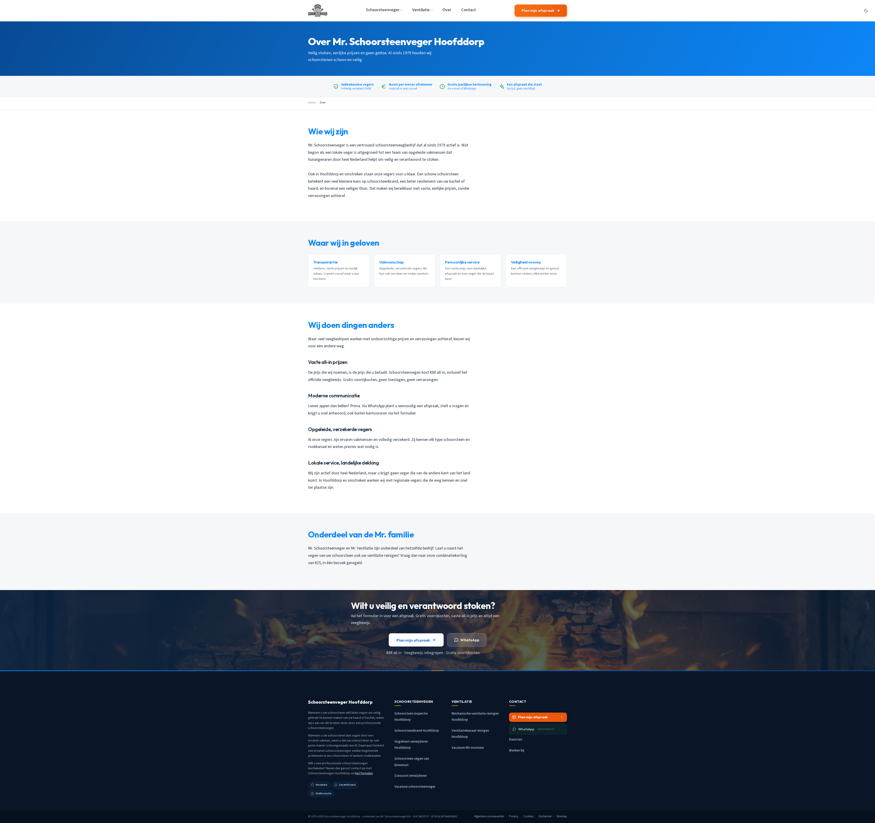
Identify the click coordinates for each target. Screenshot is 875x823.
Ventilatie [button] (421, 10)
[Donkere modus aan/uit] (865, 10)
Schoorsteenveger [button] (382, 10)
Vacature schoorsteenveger (414, 786)
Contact (468, 10)
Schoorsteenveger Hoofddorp (342, 816)
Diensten (515, 739)
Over (447, 10)
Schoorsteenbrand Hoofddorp (416, 730)
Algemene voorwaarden (489, 816)
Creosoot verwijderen (410, 775)
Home (312, 103)
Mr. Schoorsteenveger (394, 816)
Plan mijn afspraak (538, 10)
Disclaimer (545, 816)
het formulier (364, 773)
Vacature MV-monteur (468, 747)
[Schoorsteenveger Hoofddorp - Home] (317, 10)
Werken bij (516, 750)
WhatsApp (469, 640)
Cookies (528, 816)
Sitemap (562, 816)
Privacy (513, 816)
